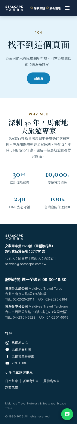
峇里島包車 (31, 381)
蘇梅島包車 (51, 381)
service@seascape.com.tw (25, 264)
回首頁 (39, 78)
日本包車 (11, 381)
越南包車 (11, 388)
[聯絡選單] (67, 414)
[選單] (67, 8)
